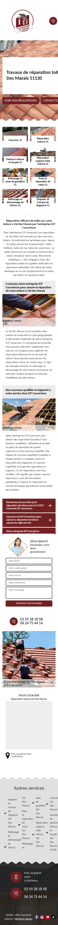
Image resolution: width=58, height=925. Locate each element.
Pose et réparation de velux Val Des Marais (24, 825)
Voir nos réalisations (21, 100)
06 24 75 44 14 (31, 623)
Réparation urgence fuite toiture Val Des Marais (38, 834)
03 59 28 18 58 (31, 619)
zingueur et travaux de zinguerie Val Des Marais (10, 813)
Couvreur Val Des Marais (52, 804)
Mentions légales (23, 919)
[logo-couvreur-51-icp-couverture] (22, 21)
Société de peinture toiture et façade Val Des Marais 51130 (52, 832)
